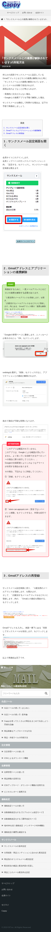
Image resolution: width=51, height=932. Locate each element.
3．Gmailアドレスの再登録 (14, 133)
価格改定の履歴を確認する (15, 832)
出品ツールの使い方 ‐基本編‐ (16, 714)
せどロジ (5, 905)
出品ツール (7, 701)
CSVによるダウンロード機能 (16, 758)
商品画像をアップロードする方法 (18, 731)
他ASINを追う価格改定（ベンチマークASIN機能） (25, 825)
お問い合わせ (27, 13)
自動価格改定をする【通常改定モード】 (20, 819)
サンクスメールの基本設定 (15, 846)
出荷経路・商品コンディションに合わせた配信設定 (25, 853)
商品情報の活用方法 (12, 779)
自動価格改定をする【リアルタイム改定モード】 (24, 812)
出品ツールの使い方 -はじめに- (17, 708)
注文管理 (6, 745)
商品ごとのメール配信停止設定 (17, 872)
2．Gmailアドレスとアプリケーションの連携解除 (22, 130)
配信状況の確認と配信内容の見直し (18, 866)
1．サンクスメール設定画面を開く (17, 128)
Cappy (4, 911)
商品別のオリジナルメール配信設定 (18, 859)
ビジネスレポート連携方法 (15, 792)
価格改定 (6, 799)
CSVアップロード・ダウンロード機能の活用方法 (24, 785)
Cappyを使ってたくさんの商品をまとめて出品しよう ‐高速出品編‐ (26, 722)
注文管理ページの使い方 (14, 751)
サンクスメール (9, 839)
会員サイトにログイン (25, 241)
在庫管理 (6, 766)
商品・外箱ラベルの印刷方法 (16, 737)
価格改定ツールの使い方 (14, 806)
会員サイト (39, 13)
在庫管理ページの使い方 (14, 772)
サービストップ (13, 13)
